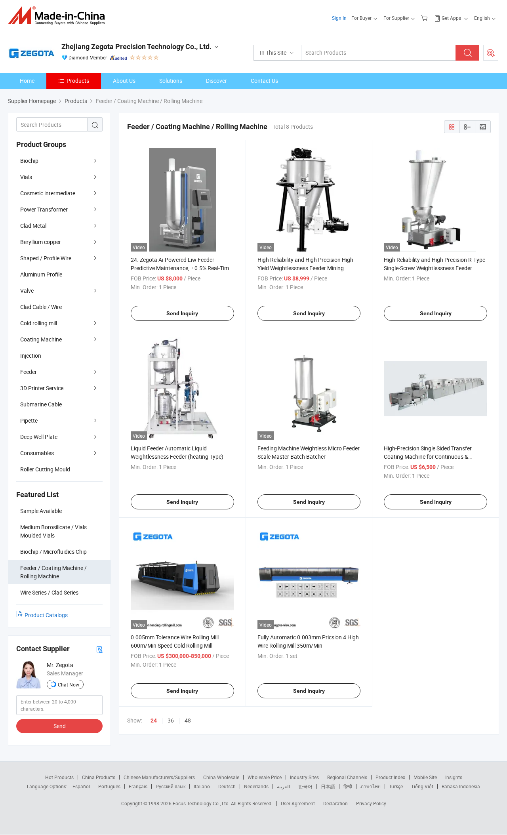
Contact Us (264, 80)
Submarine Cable (41, 404)
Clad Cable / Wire (41, 307)
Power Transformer (44, 209)
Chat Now (68, 684)
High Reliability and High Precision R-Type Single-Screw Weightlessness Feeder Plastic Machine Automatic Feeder (434, 268)
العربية (283, 786)
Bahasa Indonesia (461, 786)
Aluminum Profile (41, 274)
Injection (30, 355)
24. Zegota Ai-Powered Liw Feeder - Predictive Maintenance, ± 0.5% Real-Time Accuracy (181, 268)
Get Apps (451, 18)
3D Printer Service (41, 388)
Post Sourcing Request (490, 53)
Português (109, 786)
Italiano (202, 786)
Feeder (28, 372)
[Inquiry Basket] (425, 18)
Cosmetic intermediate (47, 193)
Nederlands (256, 786)
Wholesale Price (265, 777)
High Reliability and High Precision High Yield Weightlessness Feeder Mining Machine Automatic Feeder (305, 268)
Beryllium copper (40, 242)
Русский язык (170, 786)
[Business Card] (99, 649)
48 (188, 720)
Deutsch (227, 786)
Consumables (37, 453)
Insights (453, 777)
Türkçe (396, 786)
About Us (124, 80)
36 (171, 720)
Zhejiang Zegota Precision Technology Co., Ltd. (136, 46)
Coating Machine (41, 339)
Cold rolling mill (38, 323)
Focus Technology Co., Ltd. (202, 803)
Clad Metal (33, 225)
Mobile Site (425, 777)
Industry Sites (304, 777)
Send (59, 726)
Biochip (29, 160)
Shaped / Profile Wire (45, 258)
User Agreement (298, 803)
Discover (216, 80)
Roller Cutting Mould (45, 469)
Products (78, 80)
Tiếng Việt (422, 786)
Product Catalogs (46, 615)
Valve (27, 290)
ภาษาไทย (370, 786)
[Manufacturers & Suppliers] (59, 15)
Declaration (335, 803)
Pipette (29, 420)
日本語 (328, 786)
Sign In (339, 18)
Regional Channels (347, 777)
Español (81, 786)
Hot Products (59, 777)
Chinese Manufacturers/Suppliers (159, 777)
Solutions (170, 80)
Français (138, 786)
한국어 (305, 786)
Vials (26, 177)
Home (27, 80)
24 (154, 720)
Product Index (390, 777)
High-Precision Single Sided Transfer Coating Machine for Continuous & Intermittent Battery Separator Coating (431, 456)
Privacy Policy (371, 803)
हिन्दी (347, 786)
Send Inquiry (182, 313)
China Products (98, 777)
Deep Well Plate (38, 436)
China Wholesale (221, 777)
